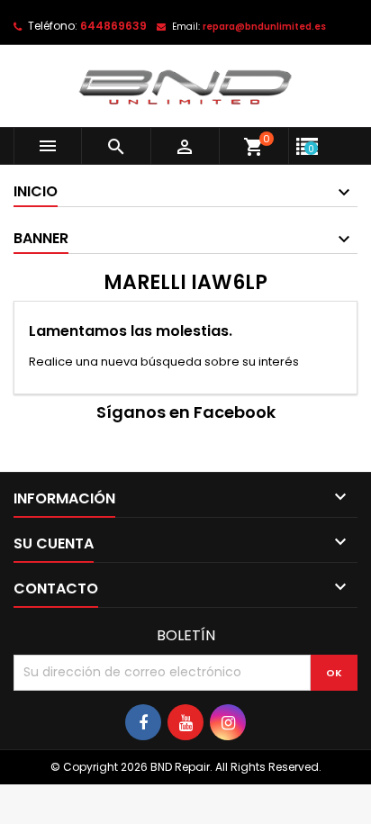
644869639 (113, 25)
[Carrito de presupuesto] (330, 133)
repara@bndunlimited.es (264, 26)
